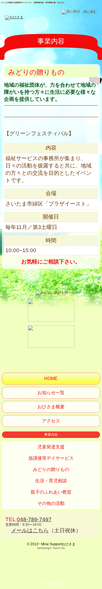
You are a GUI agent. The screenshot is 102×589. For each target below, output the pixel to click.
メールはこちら (30, 530)
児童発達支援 (51, 446)
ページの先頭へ (51, 583)
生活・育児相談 (51, 480)
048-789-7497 (34, 519)
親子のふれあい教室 (51, 492)
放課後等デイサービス (51, 458)
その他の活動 (51, 503)
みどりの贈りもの (51, 469)
